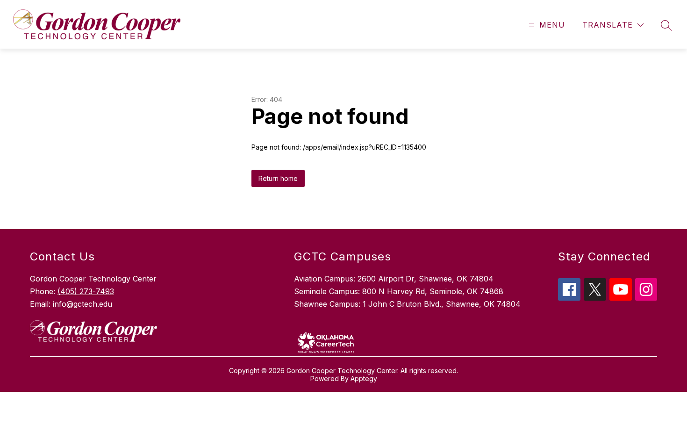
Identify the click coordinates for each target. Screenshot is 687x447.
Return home (278, 178)
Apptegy (364, 378)
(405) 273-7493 (85, 291)
